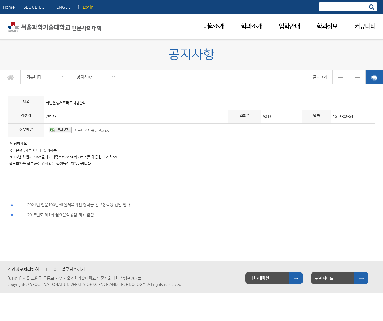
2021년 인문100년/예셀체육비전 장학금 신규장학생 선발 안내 (78, 204)
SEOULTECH (35, 6)
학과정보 (327, 26)
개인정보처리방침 (23, 269)
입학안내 (289, 26)
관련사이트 (324, 278)
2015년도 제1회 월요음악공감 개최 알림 (60, 215)
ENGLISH (65, 6)
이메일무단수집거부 (71, 269)
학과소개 (251, 26)
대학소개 (213, 26)
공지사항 (84, 77)
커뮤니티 (364, 26)
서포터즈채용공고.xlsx (91, 130)
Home (9, 6)
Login (88, 6)
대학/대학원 (259, 278)
